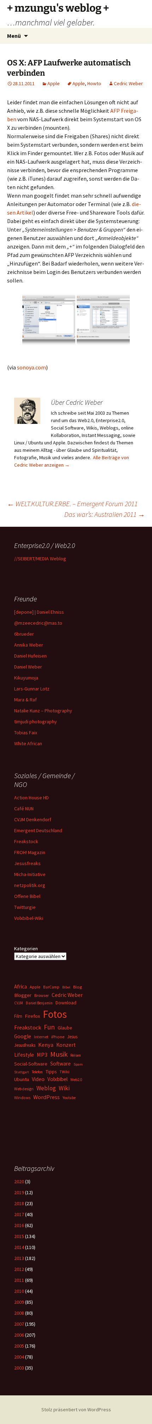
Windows (22, 1097)
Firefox (32, 1016)
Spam (78, 1064)
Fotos (55, 1014)
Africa (20, 986)
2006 (19, 1335)
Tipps (51, 1071)
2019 (19, 1192)
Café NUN (24, 808)
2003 (19, 1368)
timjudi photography (35, 721)
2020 (19, 1181)
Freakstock (26, 841)
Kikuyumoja (26, 678)
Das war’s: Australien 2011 (104, 514)
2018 (19, 1203)
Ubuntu (21, 1079)
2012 (19, 1269)
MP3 (42, 1054)
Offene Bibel (27, 896)
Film (18, 1016)
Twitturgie (25, 907)
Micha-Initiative (30, 874)
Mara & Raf (25, 699)
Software (60, 1063)
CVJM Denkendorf (32, 819)
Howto (94, 83)
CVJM (18, 1002)
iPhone (57, 1036)
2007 (19, 1324)
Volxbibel (57, 1079)
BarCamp (51, 987)
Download (65, 1002)
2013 (19, 1258)
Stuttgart (21, 1072)
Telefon (37, 1071)
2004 (19, 1357)
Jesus (72, 1037)
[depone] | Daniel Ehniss (39, 612)
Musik (59, 1054)
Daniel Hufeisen (30, 656)
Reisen (75, 1055)
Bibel (66, 987)
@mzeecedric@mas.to (38, 623)
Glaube (65, 1028)
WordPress (46, 1097)
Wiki (64, 1088)
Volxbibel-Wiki (28, 918)
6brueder (24, 634)
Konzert (66, 1044)
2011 (19, 1280)
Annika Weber (28, 645)
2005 (19, 1346)
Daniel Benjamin (39, 1002)
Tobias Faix (25, 732)
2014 (19, 1247)
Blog (77, 987)
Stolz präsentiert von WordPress (76, 1409)
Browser (41, 995)
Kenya (45, 1044)
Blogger (22, 995)
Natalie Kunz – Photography (43, 710)
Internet (41, 1036)
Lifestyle (24, 1054)
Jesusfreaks (27, 863)
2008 (19, 1313)
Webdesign (24, 1088)
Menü (14, 35)
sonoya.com (31, 367)
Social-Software (30, 1064)
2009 (19, 1302)
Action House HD (31, 797)
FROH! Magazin (29, 852)
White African (28, 743)
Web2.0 (76, 1079)
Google (22, 1036)
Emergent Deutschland (38, 830)
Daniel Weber (28, 667)
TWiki (64, 1071)
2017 (19, 1214)
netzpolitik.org (29, 885)
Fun (49, 1027)
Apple (53, 83)
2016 (19, 1225)
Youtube (69, 1097)
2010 (19, 1291)
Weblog (46, 1088)
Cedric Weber (128, 83)
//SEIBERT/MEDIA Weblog (40, 558)
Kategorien (26, 948)
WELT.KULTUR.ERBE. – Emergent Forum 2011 (72, 503)
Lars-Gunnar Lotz (31, 688)
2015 (19, 1236)
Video (38, 1079)
